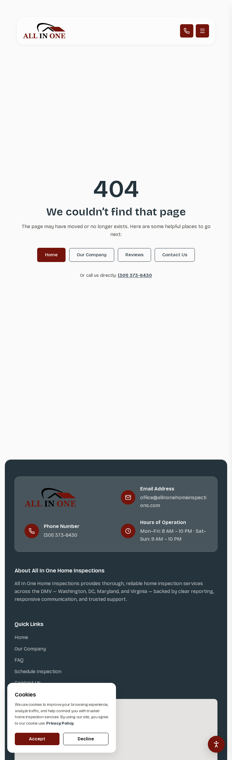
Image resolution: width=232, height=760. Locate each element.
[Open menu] (202, 31)
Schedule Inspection (37, 671)
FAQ (19, 660)
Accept (37, 739)
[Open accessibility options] (216, 744)
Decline (86, 739)
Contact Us (174, 254)
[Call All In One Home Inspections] (186, 31)
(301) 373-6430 (135, 275)
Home (51, 254)
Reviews (134, 254)
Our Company (92, 254)
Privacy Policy (60, 723)
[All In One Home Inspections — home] (44, 30)
